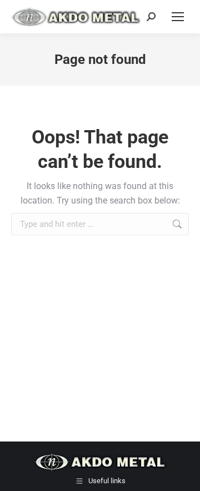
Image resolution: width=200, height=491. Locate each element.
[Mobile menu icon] (178, 17)
